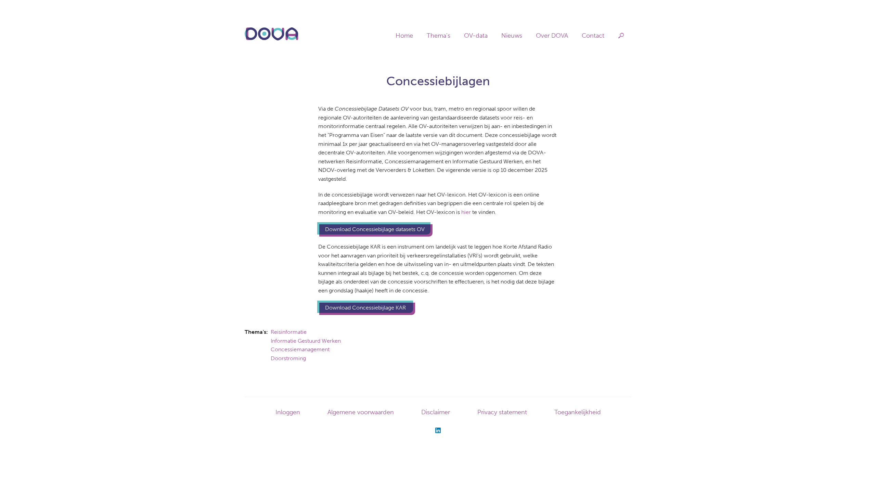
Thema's (438, 35)
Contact (593, 35)
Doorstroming (288, 358)
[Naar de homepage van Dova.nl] (271, 39)
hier (466, 212)
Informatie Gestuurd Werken (306, 341)
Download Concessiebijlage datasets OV (375, 229)
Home (404, 35)
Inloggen (287, 412)
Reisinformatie (289, 332)
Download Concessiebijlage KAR (366, 307)
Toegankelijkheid (577, 412)
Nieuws (511, 35)
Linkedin (438, 430)
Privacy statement (502, 412)
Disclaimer (435, 412)
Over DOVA (552, 35)
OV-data (476, 35)
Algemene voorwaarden (360, 412)
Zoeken (621, 35)
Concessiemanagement (300, 349)
